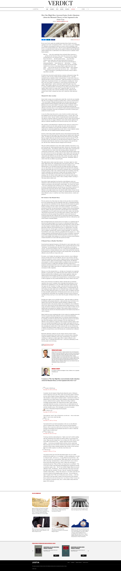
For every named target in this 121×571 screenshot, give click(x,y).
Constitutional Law (77, 39)
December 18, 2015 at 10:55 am (50, 389)
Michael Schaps (65, 21)
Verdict (60, 3)
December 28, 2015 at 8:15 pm (49, 433)
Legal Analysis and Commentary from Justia (60, 7)
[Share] (43, 39)
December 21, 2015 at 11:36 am (50, 420)
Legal (50, 345)
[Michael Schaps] (45, 372)
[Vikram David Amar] (45, 353)
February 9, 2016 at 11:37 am (49, 451)
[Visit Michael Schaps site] (52, 373)
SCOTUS (52, 345)
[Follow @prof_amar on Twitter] (52, 364)
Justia (35, 9)
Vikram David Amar (59, 21)
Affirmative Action (46, 345)
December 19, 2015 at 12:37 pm (50, 412)
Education (52, 344)
